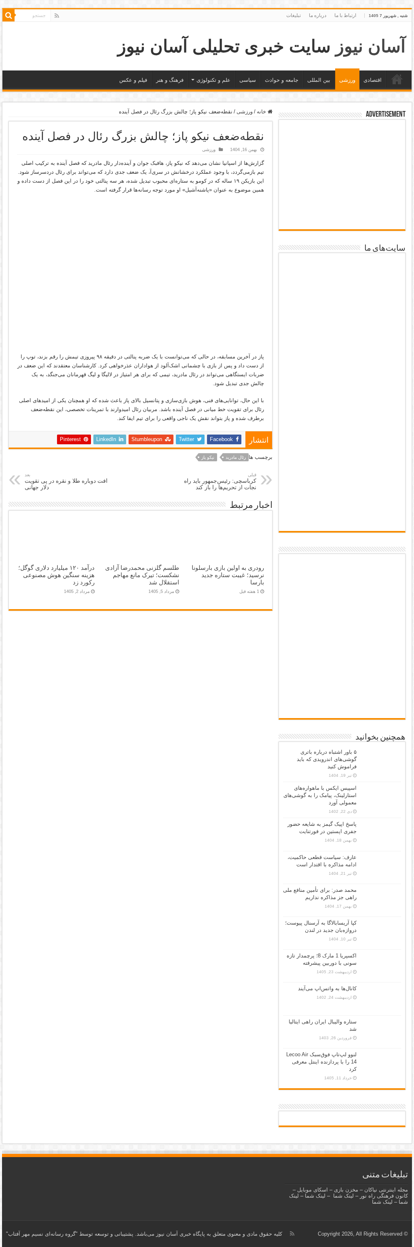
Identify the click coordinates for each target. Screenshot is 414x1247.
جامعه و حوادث (281, 80)
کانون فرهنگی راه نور (384, 1196)
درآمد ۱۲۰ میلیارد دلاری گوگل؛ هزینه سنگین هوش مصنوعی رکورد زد (56, 575)
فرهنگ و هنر (170, 80)
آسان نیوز (371, 46)
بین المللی (318, 80)
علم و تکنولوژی (213, 80)
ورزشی (347, 80)
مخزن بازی (346, 1190)
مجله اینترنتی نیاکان (386, 1190)
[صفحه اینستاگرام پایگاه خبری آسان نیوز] (342, 677)
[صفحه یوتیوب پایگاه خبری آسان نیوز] (342, 583)
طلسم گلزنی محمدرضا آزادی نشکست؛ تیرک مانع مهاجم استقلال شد (142, 575)
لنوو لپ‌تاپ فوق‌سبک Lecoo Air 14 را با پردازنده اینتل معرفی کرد (321, 1061)
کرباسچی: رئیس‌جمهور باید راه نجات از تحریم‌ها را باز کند (220, 481)
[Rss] (57, 16)
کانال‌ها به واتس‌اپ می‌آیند (327, 988)
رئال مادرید (236, 457)
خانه (397, 78)
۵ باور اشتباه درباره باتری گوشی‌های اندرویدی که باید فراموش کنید (327, 759)
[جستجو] (8, 15)
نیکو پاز (207, 457)
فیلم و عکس (133, 80)
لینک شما (343, 1196)
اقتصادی (372, 80)
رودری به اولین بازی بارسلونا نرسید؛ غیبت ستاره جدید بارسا (228, 575)
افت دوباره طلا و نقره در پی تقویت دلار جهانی (66, 481)
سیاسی (247, 80)
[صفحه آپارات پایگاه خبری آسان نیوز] (342, 638)
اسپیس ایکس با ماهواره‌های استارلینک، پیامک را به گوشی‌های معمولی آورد (320, 795)
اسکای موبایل (312, 1190)
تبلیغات (293, 15)
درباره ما (317, 15)
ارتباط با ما (345, 15)
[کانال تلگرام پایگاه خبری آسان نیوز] (342, 703)
